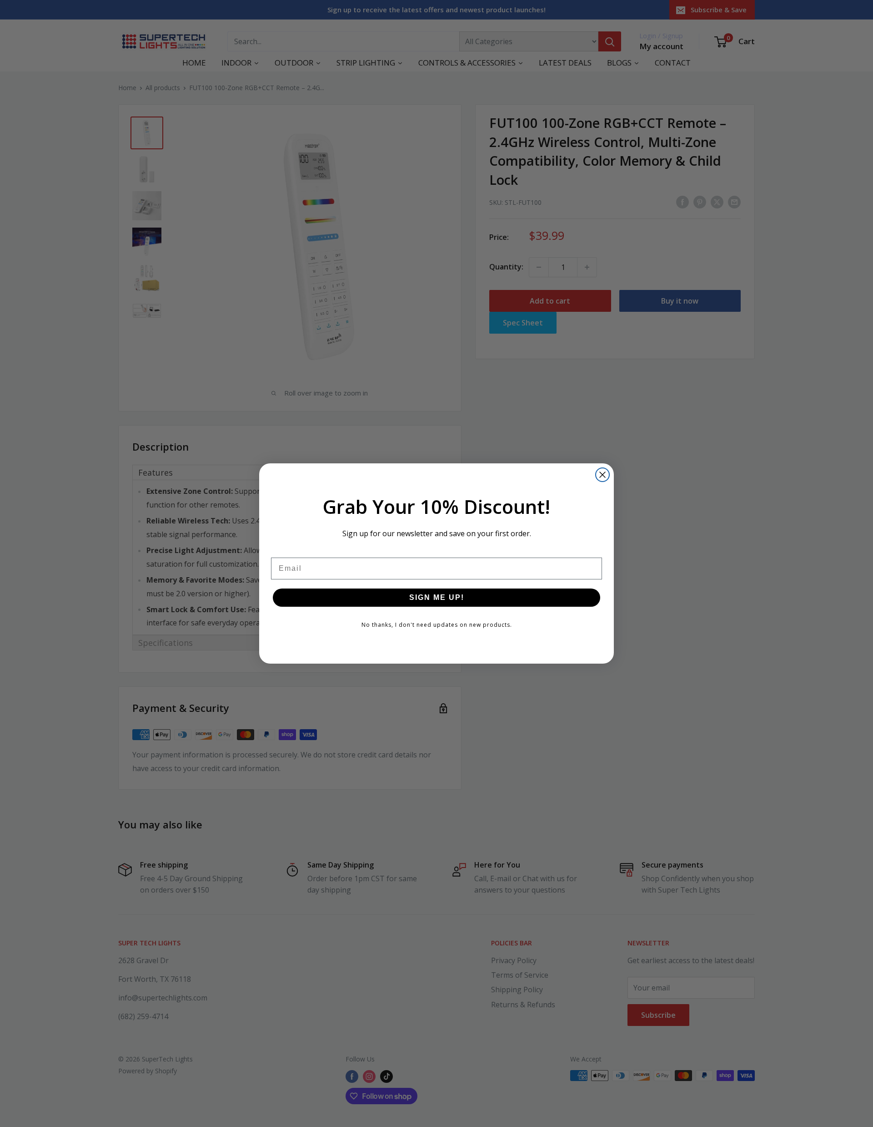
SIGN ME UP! (436, 597)
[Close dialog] (602, 475)
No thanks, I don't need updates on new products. (436, 625)
